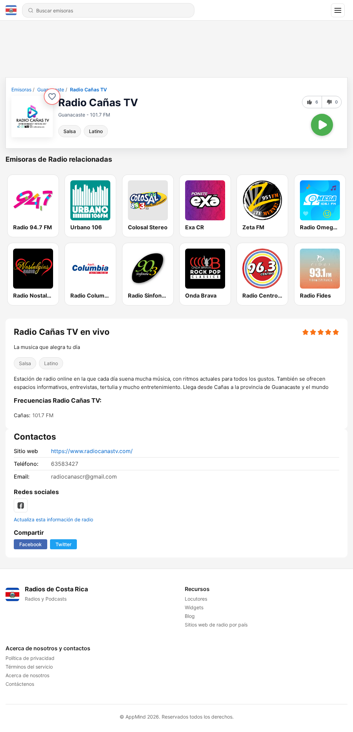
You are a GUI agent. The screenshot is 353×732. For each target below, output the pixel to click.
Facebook (30, 544)
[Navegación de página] (338, 10)
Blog (190, 616)
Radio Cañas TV (88, 89)
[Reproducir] (322, 125)
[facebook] (21, 505)
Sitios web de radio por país (216, 625)
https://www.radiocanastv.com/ (92, 451)
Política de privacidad (30, 658)
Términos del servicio (29, 667)
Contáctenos (20, 684)
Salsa (69, 131)
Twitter (63, 544)
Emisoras (21, 89)
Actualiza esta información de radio (53, 519)
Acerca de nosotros (27, 675)
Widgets (194, 607)
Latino (96, 131)
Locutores (196, 599)
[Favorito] (52, 96)
